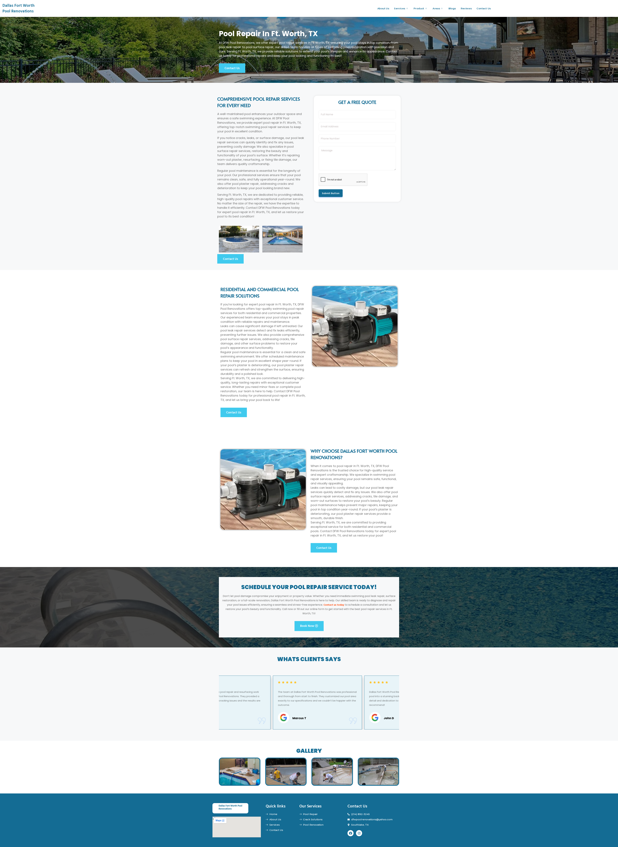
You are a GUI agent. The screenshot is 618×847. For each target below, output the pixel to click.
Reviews (466, 8)
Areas (436, 8)
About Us (383, 8)
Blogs (452, 8)
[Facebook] (350, 833)
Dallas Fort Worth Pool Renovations (18, 8)
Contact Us (484, 8)
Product (419, 8)
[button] (222, 772)
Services (399, 8)
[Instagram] (359, 833)
